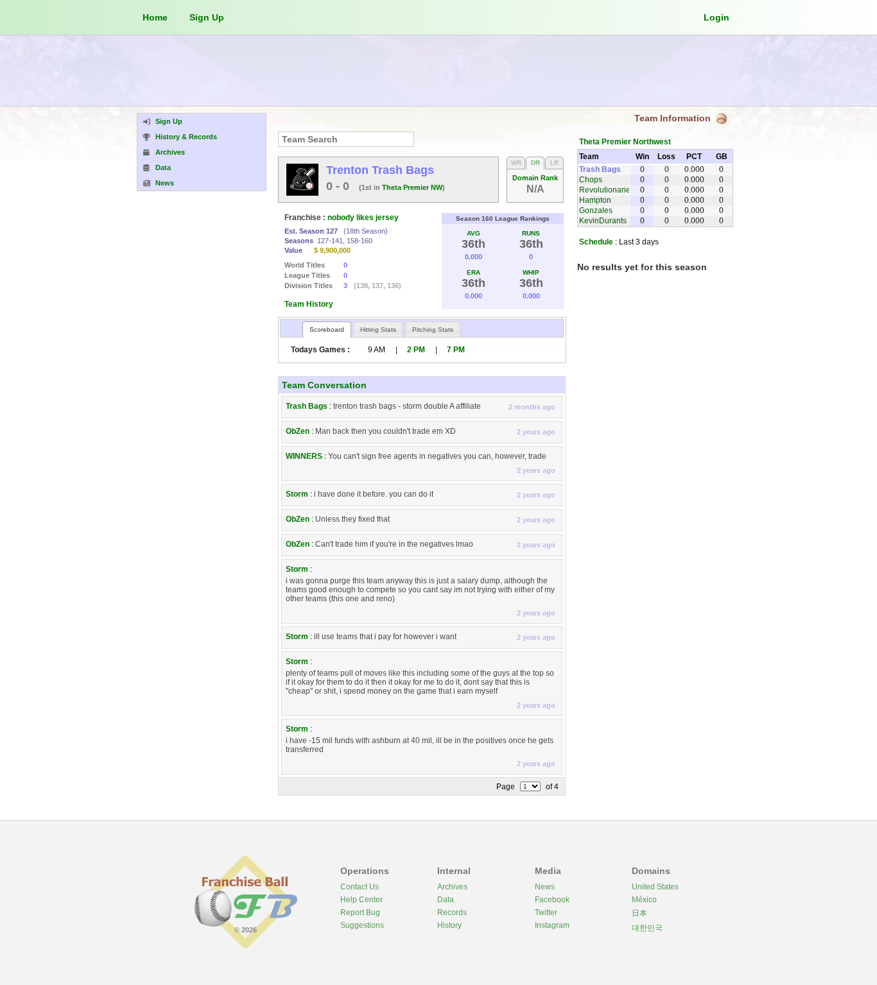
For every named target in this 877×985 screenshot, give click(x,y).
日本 (639, 913)
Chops (590, 179)
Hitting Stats (378, 329)
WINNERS (304, 456)
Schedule (596, 241)
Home (155, 17)
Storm (297, 494)
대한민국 (647, 927)
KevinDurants (603, 220)
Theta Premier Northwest (625, 141)
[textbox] (346, 139)
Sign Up (206, 17)
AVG (473, 233)
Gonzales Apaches (595, 215)
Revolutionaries (606, 189)
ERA (473, 272)
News (545, 886)
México (644, 899)
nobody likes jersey (363, 217)
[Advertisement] (438, 70)
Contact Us (359, 886)
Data (445, 899)
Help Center (361, 899)
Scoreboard (326, 329)
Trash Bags (306, 406)
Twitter (546, 912)
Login (716, 17)
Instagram (552, 925)
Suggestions (362, 925)
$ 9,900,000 (332, 250)
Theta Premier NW (412, 187)
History (449, 925)
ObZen (297, 431)
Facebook (552, 899)
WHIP (531, 272)
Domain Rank (535, 178)
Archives (452, 886)
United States (655, 886)
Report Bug (360, 912)
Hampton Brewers (595, 205)
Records (452, 912)
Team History (308, 304)
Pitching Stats (432, 329)
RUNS (531, 233)
